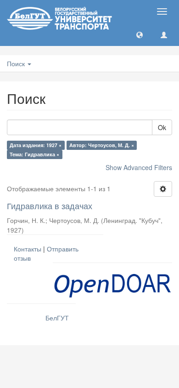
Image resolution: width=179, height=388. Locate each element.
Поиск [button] (17, 63)
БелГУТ (57, 317)
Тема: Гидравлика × (34, 154)
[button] (139, 34)
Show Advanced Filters (139, 167)
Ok (162, 127)
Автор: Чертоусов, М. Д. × (101, 145)
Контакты (27, 248)
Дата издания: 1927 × (36, 145)
